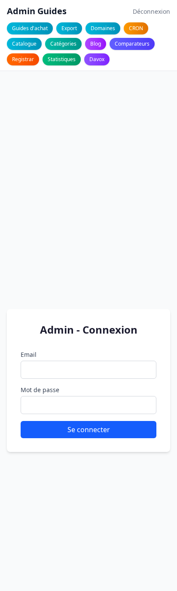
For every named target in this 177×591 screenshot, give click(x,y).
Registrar (23, 59)
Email (29, 354)
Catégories (63, 43)
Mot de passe (40, 390)
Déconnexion (151, 11)
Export (69, 28)
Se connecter (88, 429)
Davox (96, 59)
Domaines (103, 28)
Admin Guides (37, 11)
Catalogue (24, 43)
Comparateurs (132, 43)
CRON (136, 28)
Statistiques (62, 59)
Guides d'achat (30, 28)
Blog (95, 43)
